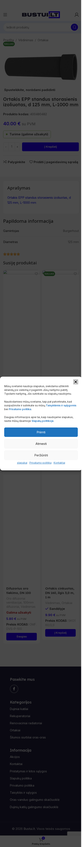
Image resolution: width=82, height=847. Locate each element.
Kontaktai (59, 462)
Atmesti (41, 444)
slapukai (22, 462)
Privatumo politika (40, 462)
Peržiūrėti (41, 455)
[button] (76, 382)
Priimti (41, 432)
